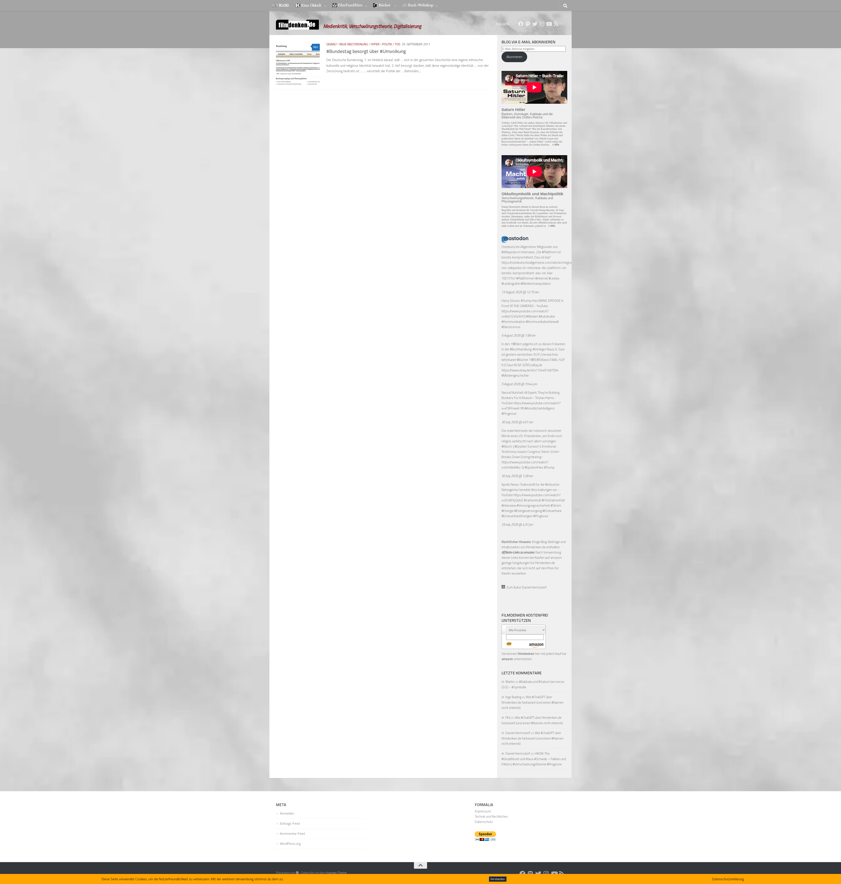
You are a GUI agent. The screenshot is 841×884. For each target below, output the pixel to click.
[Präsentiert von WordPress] (297, 872)
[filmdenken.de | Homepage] (297, 25)
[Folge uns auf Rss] (555, 23)
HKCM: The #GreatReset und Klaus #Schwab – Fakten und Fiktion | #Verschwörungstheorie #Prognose (534, 759)
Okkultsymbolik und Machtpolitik (532, 194)
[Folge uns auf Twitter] (534, 23)
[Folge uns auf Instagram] (541, 23)
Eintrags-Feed (290, 823)
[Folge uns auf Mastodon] (527, 23)
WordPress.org (290, 843)
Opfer (375, 44)
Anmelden (287, 813)
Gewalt (331, 44)
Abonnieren (514, 56)
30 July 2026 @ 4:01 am (517, 422)
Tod (397, 44)
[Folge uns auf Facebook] (520, 23)
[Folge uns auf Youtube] (548, 23)
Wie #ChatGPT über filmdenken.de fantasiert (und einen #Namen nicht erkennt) (533, 702)
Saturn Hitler (513, 109)
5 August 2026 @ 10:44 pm (519, 384)
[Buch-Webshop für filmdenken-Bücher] (420, 5)
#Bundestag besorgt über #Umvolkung (366, 51)
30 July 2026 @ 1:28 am (517, 475)
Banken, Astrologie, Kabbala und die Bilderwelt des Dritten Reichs (527, 115)
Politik (387, 44)
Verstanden (497, 879)
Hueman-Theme (336, 872)
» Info (555, 144)
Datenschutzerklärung (728, 879)
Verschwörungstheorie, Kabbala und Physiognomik (527, 199)
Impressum (483, 811)
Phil (507, 717)
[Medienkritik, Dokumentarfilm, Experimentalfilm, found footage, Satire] (349, 5)
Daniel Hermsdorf (517, 732)
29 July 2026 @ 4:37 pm (517, 524)
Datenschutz (484, 821)
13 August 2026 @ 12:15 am (520, 292)
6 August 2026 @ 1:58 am (518, 335)
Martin (509, 681)
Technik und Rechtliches (491, 816)
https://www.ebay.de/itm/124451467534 (530, 370)
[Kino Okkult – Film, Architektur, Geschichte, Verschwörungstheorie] (311, 5)
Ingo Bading (513, 696)
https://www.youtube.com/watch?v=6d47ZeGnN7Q (525, 314)
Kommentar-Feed (292, 833)
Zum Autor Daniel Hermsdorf (526, 587)
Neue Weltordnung (353, 44)
